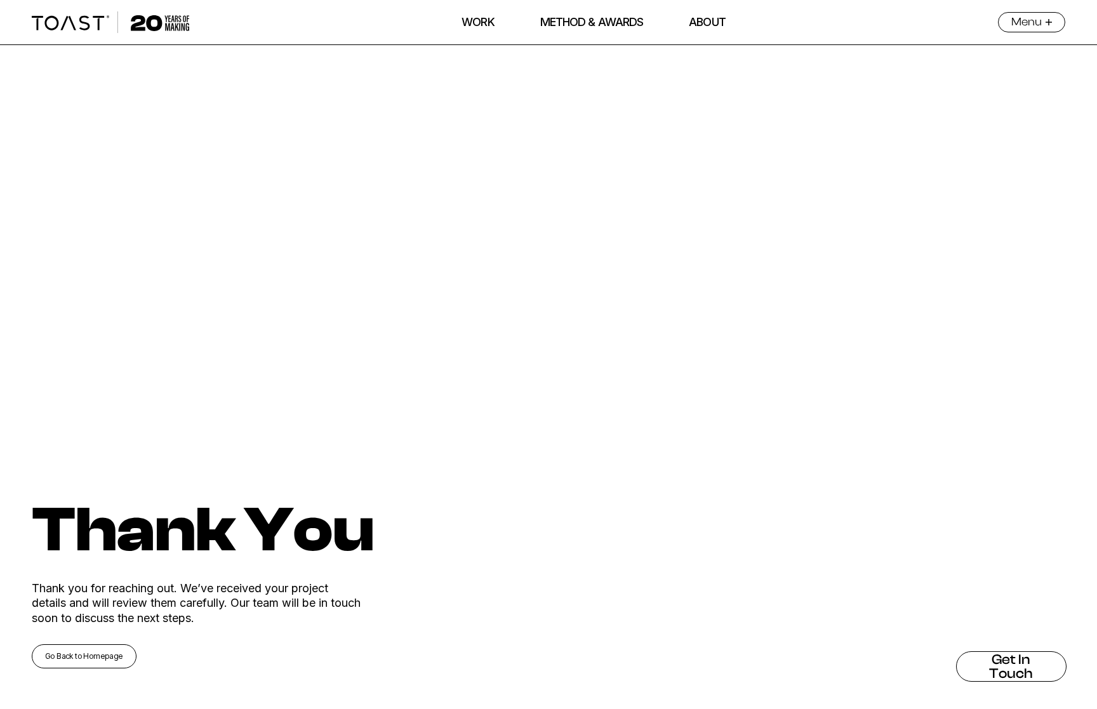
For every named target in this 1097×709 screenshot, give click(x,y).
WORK (478, 22)
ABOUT (707, 22)
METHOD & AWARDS (592, 22)
